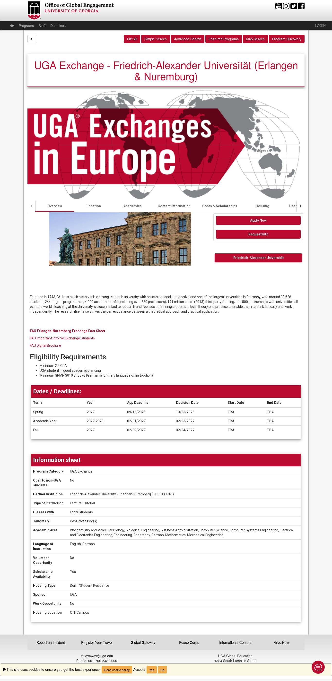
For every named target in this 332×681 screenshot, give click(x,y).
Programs (26, 25)
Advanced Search (187, 38)
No (162, 670)
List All (132, 38)
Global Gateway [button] (143, 642)
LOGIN (320, 25)
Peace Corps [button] (189, 642)
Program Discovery (286, 38)
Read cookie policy (117, 670)
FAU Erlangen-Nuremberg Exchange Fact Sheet (67, 331)
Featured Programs (224, 38)
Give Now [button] (281, 642)
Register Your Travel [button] (97, 642)
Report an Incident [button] (50, 642)
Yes (151, 670)
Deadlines (58, 25)
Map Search (255, 38)
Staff (42, 25)
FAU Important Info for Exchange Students (62, 338)
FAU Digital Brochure (45, 345)
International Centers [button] (235, 642)
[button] (318, 667)
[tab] (54, 206)
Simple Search (155, 38)
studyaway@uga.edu (97, 655)
